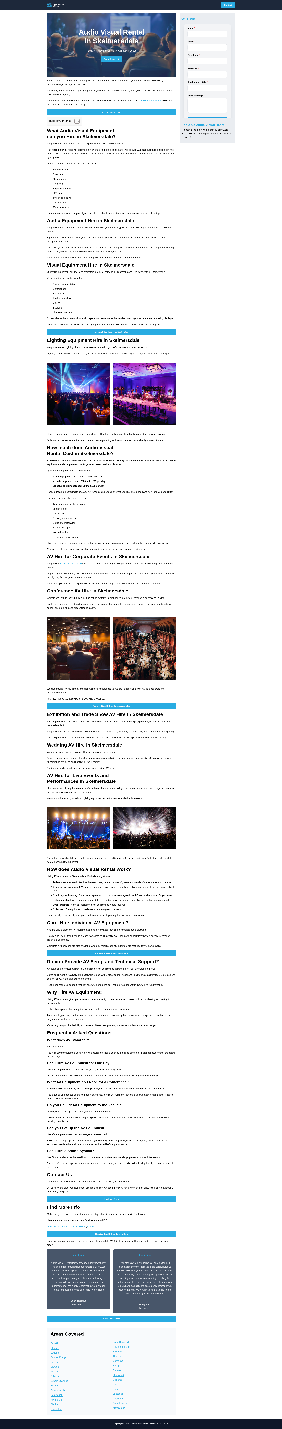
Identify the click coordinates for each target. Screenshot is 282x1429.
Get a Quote (110, 59)
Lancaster (118, 1394)
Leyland (55, 1352)
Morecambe (119, 1408)
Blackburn (56, 1385)
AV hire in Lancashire (70, 563)
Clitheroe (117, 1379)
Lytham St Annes (59, 1381)
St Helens (81, 1226)
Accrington (56, 1399)
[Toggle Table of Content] (75, 121)
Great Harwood (121, 1342)
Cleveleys (118, 1361)
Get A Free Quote (111, 1319)
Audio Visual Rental (150, 100)
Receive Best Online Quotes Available (111, 706)
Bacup (116, 1365)
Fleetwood (118, 1375)
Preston (55, 1362)
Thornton (117, 1356)
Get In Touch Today (111, 112)
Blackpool (56, 1404)
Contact (228, 5)
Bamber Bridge (58, 1357)
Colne (116, 1389)
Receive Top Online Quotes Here (111, 953)
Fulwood (55, 1376)
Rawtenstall (119, 1351)
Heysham (118, 1398)
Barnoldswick (120, 1403)
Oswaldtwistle (58, 1390)
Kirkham (55, 1371)
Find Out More (111, 1199)
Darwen (55, 1367)
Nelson (116, 1384)
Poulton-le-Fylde (121, 1347)
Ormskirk (51, 1226)
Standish (62, 1226)
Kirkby (90, 1226)
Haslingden (57, 1395)
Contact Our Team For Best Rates (111, 332)
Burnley (117, 1370)
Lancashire (56, 1409)
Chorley (55, 1348)
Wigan (71, 1226)
